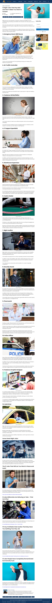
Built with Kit (32, 303)
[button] (19, 306)
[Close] (37, 292)
